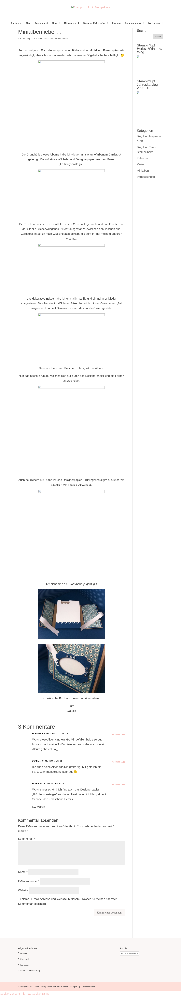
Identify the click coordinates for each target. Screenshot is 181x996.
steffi (34, 761)
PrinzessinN (38, 733)
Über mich (24, 959)
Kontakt (116, 23)
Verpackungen (146, 176)
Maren (35, 783)
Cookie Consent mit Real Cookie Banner (25, 993)
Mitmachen (70, 23)
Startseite (16, 23)
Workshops (154, 23)
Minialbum (48, 38)
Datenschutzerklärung (30, 971)
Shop (54, 23)
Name (23, 872)
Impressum (25, 965)
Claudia (25, 38)
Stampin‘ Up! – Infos (94, 23)
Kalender (142, 158)
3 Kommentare (61, 38)
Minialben (143, 170)
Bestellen (40, 23)
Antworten (118, 734)
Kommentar (26, 838)
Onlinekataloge (133, 23)
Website (23, 890)
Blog (28, 23)
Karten (141, 164)
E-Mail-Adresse (28, 881)
